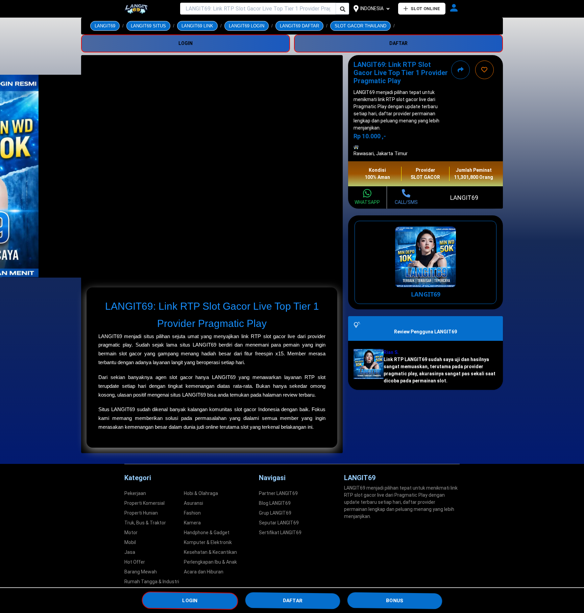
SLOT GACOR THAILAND (360, 25)
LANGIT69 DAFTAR (299, 25)
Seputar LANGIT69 (279, 522)
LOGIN (190, 600)
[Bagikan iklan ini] (460, 70)
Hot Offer (134, 562)
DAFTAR (292, 600)
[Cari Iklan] (342, 9)
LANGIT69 (105, 25)
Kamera (192, 522)
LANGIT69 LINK (197, 25)
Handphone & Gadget (206, 532)
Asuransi (193, 503)
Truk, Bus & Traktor (145, 522)
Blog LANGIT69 (275, 503)
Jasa (129, 552)
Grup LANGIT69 (275, 513)
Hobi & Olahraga (201, 493)
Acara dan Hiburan (203, 571)
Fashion (192, 513)
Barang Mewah (140, 571)
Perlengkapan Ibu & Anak (210, 562)
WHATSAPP (367, 202)
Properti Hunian (141, 513)
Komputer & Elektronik (208, 542)
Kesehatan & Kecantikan (210, 552)
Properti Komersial (144, 503)
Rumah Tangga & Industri (151, 581)
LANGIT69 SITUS (148, 25)
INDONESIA (372, 8)
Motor (131, 532)
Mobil (130, 542)
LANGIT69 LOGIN (246, 25)
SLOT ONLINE (425, 8)
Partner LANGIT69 (278, 493)
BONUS (395, 600)
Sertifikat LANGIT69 (280, 532)
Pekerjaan (135, 493)
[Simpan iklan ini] (484, 70)
